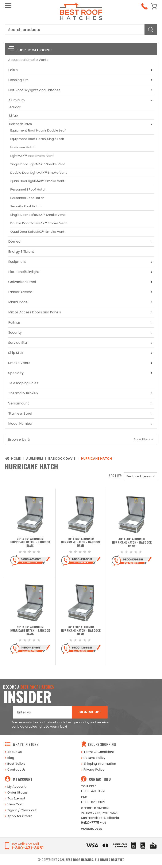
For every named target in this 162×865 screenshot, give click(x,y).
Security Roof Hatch (26, 206)
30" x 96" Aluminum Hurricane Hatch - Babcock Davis (30, 542)
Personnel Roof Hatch (27, 198)
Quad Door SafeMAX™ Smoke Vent (37, 231)
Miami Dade (18, 302)
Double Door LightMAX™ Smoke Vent (38, 172)
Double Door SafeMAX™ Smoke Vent (38, 223)
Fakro (13, 69)
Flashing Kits (18, 80)
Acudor (14, 107)
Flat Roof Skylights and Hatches (34, 90)
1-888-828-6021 (93, 802)
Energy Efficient (21, 251)
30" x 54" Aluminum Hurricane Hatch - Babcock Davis (81, 542)
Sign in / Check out (22, 810)
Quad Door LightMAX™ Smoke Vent (37, 181)
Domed (14, 241)
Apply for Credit (19, 816)
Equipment (17, 261)
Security (15, 332)
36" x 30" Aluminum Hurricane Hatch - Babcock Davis (81, 630)
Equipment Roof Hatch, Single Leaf (37, 139)
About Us (14, 751)
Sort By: (115, 476)
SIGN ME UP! (89, 712)
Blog (10, 757)
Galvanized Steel (22, 281)
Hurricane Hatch (22, 147)
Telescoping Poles (23, 383)
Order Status (17, 792)
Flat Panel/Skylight (23, 271)
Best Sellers (16, 763)
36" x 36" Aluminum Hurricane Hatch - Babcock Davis (30, 630)
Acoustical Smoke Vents (28, 59)
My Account (16, 786)
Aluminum (16, 100)
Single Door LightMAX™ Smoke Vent (37, 164)
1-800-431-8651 (93, 791)
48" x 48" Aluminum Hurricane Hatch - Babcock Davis (132, 542)
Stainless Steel (20, 413)
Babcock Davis (20, 124)
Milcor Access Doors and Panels (34, 312)
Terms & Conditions (99, 751)
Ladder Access (20, 292)
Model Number (20, 423)
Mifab (13, 115)
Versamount (18, 403)
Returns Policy (94, 757)
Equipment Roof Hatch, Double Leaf (38, 130)
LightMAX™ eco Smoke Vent (32, 155)
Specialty (16, 373)
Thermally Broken (23, 393)
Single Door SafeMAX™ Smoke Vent (37, 214)
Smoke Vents (19, 362)
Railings (14, 322)
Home (16, 458)
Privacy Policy (94, 769)
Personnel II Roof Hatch (28, 189)
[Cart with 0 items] (154, 6)
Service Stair (18, 342)
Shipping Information (100, 763)
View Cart (15, 804)
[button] (81, 439)
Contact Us (16, 769)
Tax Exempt (16, 798)
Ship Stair (16, 352)
